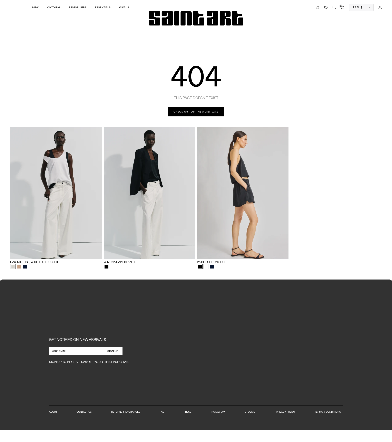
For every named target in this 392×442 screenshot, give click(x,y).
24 (11, 254)
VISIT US (124, 7)
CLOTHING (53, 7)
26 (25, 254)
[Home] (196, 18)
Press (188, 411)
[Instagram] (317, 7)
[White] (205, 266)
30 (51, 254)
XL (129, 254)
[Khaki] (19, 266)
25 (18, 254)
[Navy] (25, 266)
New (35, 7)
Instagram (218, 411)
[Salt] (13, 266)
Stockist (251, 411)
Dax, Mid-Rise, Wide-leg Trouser (34, 262)
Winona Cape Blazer (119, 262)
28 (38, 254)
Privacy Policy (285, 411)
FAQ (162, 411)
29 (45, 254)
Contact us (84, 411)
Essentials (102, 7)
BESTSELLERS (77, 7)
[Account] (380, 7)
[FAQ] (325, 7)
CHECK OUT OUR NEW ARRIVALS (196, 111)
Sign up (112, 351)
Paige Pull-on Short (212, 262)
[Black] (106, 266)
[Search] (334, 7)
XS (105, 254)
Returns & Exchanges (125, 411)
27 (31, 254)
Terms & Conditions (328, 411)
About (53, 411)
